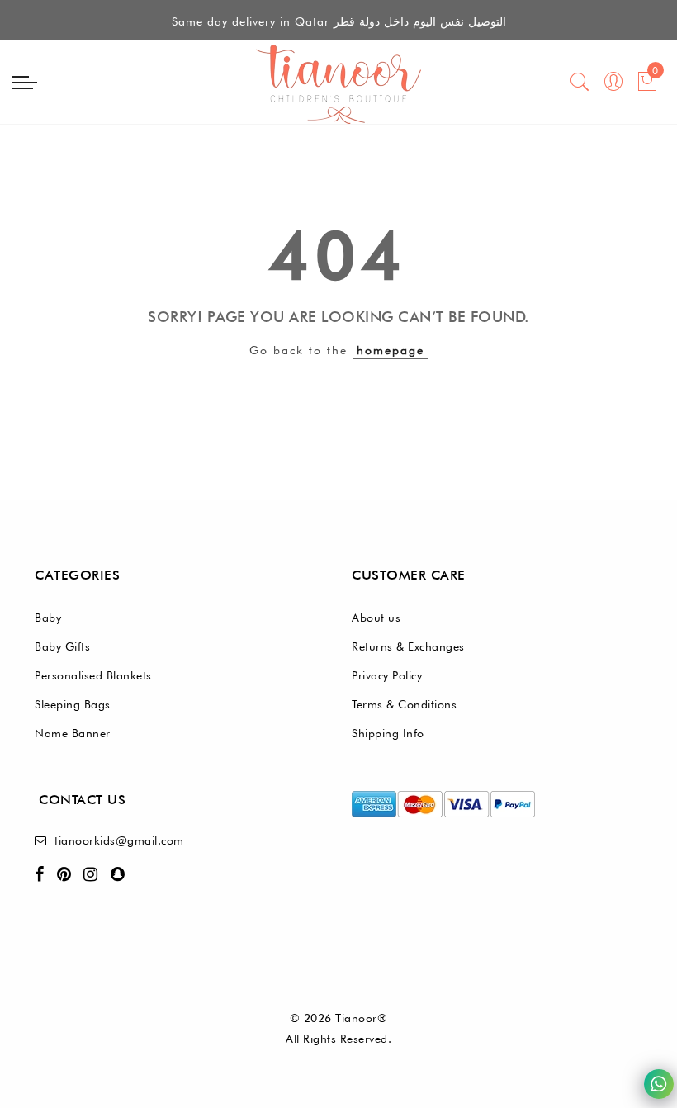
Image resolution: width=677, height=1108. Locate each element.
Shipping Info (388, 733)
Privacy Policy (387, 675)
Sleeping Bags (73, 704)
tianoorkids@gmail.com (119, 840)
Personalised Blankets (93, 675)
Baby (48, 617)
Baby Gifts (62, 646)
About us (376, 617)
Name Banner (73, 733)
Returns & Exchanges (408, 646)
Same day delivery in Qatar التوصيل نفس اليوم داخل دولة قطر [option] (339, 21)
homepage (390, 350)
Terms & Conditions (404, 704)
